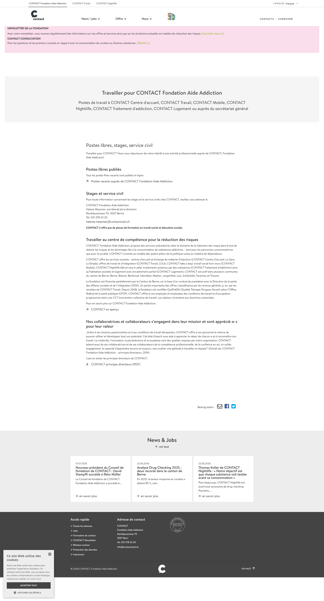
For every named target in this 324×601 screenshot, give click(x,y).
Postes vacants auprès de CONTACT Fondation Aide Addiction (132, 181)
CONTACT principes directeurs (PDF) (115, 364)
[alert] (28, 574)
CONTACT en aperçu (105, 309)
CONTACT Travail (81, 3)
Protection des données (85, 549)
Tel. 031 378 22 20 (126, 542)
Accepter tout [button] (28, 585)
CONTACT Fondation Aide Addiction (47, 3)
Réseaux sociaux (81, 545)
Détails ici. (143, 43)
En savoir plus (34, 578)
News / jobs (89, 19)
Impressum (78, 554)
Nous (145, 19)
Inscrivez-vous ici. (213, 33)
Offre (119, 19)
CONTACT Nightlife (106, 3)
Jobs (75, 530)
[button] (29, 592)
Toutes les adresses (82, 526)
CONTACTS (267, 19)
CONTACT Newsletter (84, 540)
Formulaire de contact (84, 535)
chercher (285, 19)
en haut (247, 568)
